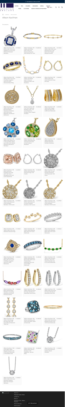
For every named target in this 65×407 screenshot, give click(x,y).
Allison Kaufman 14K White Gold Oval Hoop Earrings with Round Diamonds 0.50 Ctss (49, 289)
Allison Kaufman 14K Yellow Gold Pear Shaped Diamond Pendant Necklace (49, 141)
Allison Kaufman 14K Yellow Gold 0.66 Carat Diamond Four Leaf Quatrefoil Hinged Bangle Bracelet (49, 51)
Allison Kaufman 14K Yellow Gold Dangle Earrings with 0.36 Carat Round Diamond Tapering (9, 319)
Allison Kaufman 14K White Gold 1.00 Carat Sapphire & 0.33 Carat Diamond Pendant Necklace (9, 50)
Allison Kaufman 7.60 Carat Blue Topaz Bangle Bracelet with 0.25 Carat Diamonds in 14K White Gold (9, 348)
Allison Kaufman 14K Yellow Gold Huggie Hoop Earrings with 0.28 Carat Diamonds (49, 109)
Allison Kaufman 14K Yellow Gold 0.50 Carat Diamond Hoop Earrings (49, 80)
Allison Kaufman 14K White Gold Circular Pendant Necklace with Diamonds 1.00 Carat (49, 172)
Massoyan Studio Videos (19, 392)
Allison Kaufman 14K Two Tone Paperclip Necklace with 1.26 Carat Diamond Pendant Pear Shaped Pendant (29, 110)
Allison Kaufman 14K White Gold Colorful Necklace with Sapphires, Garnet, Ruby (29, 348)
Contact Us (16, 394)
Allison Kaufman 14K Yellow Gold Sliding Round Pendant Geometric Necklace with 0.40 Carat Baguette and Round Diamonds (9, 111)
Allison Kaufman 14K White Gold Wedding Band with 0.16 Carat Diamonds (49, 230)
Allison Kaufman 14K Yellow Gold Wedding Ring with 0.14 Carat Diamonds (29, 230)
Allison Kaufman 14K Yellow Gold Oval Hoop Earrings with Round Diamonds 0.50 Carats (29, 290)
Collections (7, 14)
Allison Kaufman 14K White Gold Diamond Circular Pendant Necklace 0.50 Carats (29, 202)
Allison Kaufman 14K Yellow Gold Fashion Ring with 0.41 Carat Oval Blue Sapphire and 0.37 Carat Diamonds (9, 259)
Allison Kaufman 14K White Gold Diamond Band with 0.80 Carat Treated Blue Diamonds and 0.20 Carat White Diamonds (29, 260)
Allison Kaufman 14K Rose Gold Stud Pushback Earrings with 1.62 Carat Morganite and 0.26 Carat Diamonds (9, 173)
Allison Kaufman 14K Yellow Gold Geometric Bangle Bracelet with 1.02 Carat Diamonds (49, 319)
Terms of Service (17, 401)
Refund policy (17, 403)
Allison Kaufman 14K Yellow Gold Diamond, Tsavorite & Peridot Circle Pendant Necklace (29, 141)
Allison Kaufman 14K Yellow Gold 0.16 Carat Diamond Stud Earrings (9, 230)
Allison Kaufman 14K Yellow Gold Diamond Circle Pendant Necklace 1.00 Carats (9, 202)
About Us (16, 390)
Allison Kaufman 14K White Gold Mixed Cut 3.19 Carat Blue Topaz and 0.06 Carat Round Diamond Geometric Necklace (9, 142)
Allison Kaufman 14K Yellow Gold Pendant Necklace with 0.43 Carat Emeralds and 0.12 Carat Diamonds (49, 258)
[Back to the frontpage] (3, 14)
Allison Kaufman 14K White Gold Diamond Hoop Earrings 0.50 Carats (29, 171)
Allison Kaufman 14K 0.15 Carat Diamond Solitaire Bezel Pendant (49, 348)
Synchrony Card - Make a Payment (19, 398)
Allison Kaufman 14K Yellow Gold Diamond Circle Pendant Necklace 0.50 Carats (49, 202)
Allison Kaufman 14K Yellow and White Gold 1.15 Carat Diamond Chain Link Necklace (29, 80)
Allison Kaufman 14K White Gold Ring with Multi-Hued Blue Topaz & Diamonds (29, 319)
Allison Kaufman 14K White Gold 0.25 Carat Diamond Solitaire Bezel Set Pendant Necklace (9, 377)
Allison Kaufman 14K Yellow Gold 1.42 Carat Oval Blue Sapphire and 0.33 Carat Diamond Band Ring (9, 80)
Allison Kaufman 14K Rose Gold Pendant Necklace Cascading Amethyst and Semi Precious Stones (9, 290)
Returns (16, 396)
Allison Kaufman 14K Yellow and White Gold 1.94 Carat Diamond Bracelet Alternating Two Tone (29, 51)
